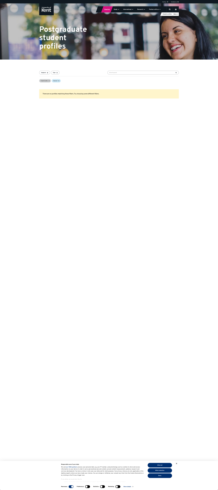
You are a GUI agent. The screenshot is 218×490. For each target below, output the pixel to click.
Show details (127, 486)
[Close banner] (176, 463)
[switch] (87, 486)
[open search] (170, 9)
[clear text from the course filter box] (176, 72)
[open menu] (176, 9)
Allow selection (159, 470)
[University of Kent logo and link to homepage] (46, 9)
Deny (159, 475)
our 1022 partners (71, 467)
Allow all (159, 465)
